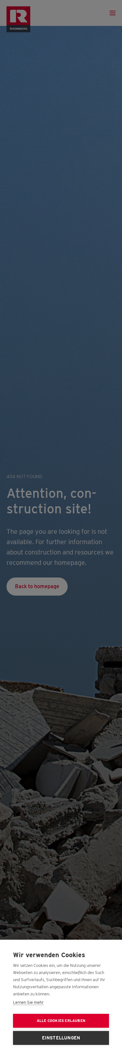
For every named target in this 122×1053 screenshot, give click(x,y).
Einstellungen (61, 1037)
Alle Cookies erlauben (61, 1020)
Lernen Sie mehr (28, 1002)
